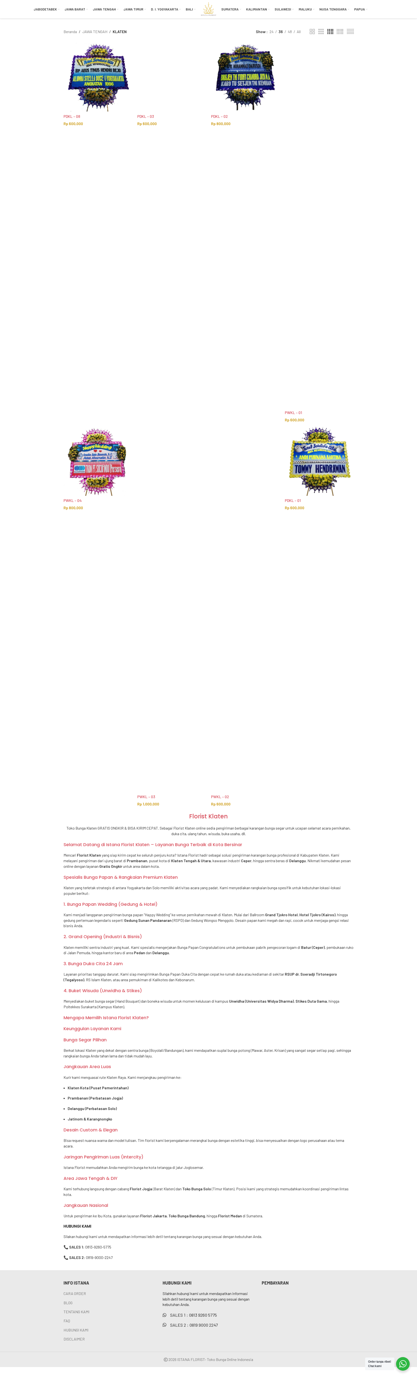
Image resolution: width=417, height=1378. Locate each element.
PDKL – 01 (293, 500)
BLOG (68, 1302)
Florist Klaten (184, 828)
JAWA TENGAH (94, 31)
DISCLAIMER (74, 1339)
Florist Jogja (141, 1188)
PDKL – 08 (72, 116)
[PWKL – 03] (171, 609)
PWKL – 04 (73, 500)
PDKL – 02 (219, 116)
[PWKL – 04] (98, 461)
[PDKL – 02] (245, 77)
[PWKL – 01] (319, 225)
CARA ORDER (75, 1293)
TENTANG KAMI (76, 1311)
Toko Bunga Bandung (186, 1215)
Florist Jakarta (153, 1215)
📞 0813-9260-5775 (87, 1247)
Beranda (70, 31)
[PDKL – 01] (319, 461)
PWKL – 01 (293, 412)
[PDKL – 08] (98, 77)
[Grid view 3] (321, 31)
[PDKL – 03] (171, 77)
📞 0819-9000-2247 (88, 1257)
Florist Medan (230, 1215)
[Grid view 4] (330, 31)
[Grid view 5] (340, 31)
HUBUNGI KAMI (76, 1330)
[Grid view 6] (350, 31)
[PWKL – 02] (245, 609)
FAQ (67, 1320)
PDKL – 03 (145, 116)
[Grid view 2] (312, 31)
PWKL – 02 (220, 796)
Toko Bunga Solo (196, 1188)
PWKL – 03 (146, 796)
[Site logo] (208, 8)
